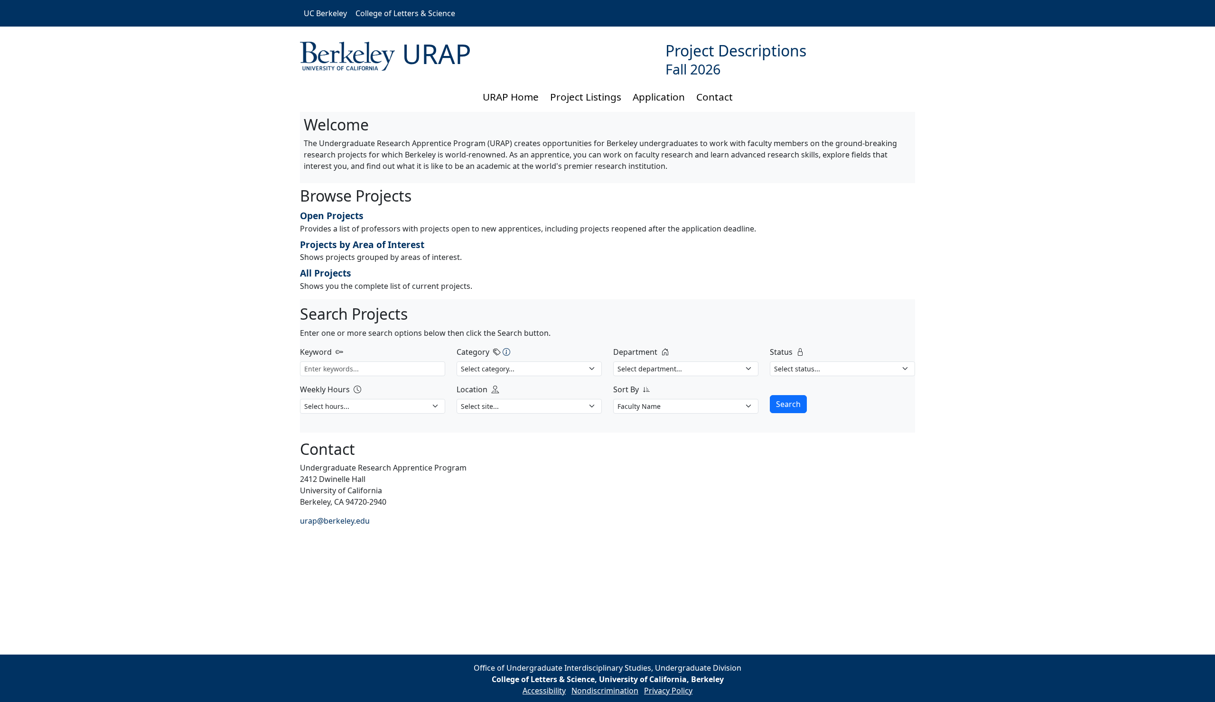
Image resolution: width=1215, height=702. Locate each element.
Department (635, 352)
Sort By (626, 389)
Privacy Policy (668, 690)
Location (472, 389)
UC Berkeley (325, 13)
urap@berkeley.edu (335, 521)
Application (659, 96)
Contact (714, 96)
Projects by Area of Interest (362, 244)
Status (781, 352)
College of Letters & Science (405, 13)
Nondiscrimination (604, 690)
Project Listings (585, 96)
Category (473, 352)
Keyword (316, 352)
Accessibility (544, 690)
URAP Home (511, 96)
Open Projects (332, 215)
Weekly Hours (325, 389)
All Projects (325, 273)
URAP (436, 54)
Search (788, 404)
